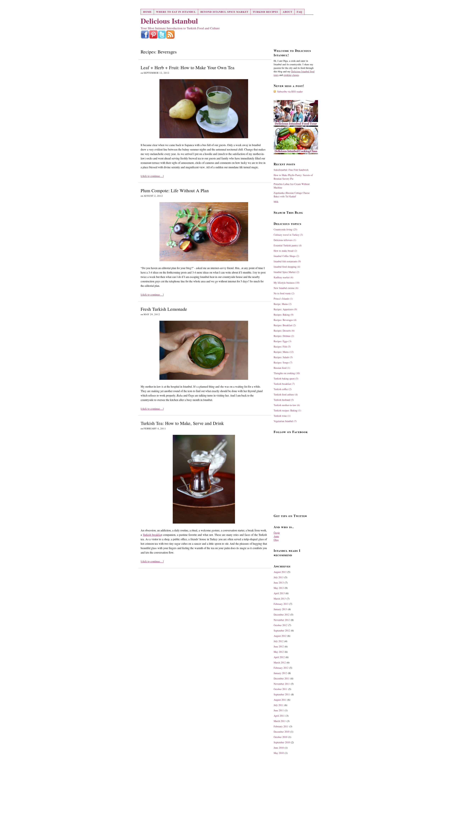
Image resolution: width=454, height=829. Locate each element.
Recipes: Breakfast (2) (285, 325)
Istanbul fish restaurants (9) (287, 261)
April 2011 (279, 715)
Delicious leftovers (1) (285, 240)
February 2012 (281, 667)
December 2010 (281, 731)
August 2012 (280, 636)
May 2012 (279, 651)
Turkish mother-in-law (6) (287, 405)
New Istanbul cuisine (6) (286, 288)
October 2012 (280, 625)
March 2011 (280, 721)
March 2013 (280, 598)
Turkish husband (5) (284, 399)
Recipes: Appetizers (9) (285, 309)
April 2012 (279, 657)
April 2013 (279, 593)
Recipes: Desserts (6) (284, 330)
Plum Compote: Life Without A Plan (175, 190)
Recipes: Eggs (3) (282, 341)
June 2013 (279, 582)
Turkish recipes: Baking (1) (287, 410)
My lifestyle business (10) (287, 282)
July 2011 (278, 705)
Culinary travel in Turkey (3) (288, 234)
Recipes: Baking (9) (284, 314)
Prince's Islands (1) (283, 298)
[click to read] (204, 108)
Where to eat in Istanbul (176, 12)
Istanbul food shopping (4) (287, 266)
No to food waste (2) (284, 293)
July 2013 (278, 577)
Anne (276, 536)
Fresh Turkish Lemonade (164, 309)
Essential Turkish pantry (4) (288, 245)
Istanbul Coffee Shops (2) (286, 256)
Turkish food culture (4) (286, 394)
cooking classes (291, 75)
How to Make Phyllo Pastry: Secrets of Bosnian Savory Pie (293, 176)
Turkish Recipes (265, 12)
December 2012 (281, 614)
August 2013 (280, 572)
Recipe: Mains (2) (283, 304)
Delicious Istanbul (169, 20)
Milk (276, 201)
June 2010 (279, 747)
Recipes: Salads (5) (283, 357)
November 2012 (282, 620)
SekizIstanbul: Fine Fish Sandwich (291, 169)
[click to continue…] (152, 176)
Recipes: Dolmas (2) (284, 336)
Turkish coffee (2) (283, 389)
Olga (276, 539)
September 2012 (282, 630)
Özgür (277, 532)
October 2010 (280, 737)
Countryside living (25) (285, 229)
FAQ (299, 12)
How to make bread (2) (285, 250)
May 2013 (279, 588)
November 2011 (282, 683)
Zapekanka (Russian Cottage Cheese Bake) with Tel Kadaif (292, 194)
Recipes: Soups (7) (283, 362)
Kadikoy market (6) (283, 277)
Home (147, 12)
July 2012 (278, 641)
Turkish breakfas (152, 535)
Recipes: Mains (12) (284, 352)
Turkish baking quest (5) (286, 378)
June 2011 (279, 710)
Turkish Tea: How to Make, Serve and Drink (182, 423)
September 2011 (282, 694)
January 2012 (280, 673)
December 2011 (281, 678)
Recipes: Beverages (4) (285, 320)
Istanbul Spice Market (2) (286, 272)
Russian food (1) (282, 368)
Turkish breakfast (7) (284, 383)
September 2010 (282, 742)
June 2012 (279, 646)
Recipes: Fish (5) (282, 346)
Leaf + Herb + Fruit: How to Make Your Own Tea (187, 67)
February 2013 (281, 604)
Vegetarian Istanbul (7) (285, 421)
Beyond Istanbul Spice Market (224, 12)
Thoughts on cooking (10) (287, 373)
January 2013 (280, 609)
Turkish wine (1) (282, 415)
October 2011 (280, 689)
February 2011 (281, 726)
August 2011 (280, 699)
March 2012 (280, 662)
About (287, 12)
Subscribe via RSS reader (290, 91)
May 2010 (279, 753)
